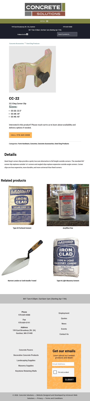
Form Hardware (24, 144)
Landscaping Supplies (26, 360)
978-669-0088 (67, 27)
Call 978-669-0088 (20, 135)
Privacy (40, 398)
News (64, 324)
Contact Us (64, 334)
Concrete (33, 144)
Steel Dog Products (32, 43)
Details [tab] (10, 154)
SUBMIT (69, 379)
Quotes (64, 318)
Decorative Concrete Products (26, 355)
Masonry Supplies (26, 366)
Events (64, 329)
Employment (64, 313)
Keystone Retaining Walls (26, 371)
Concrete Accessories (16, 43)
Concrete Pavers (26, 350)
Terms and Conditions (54, 398)
